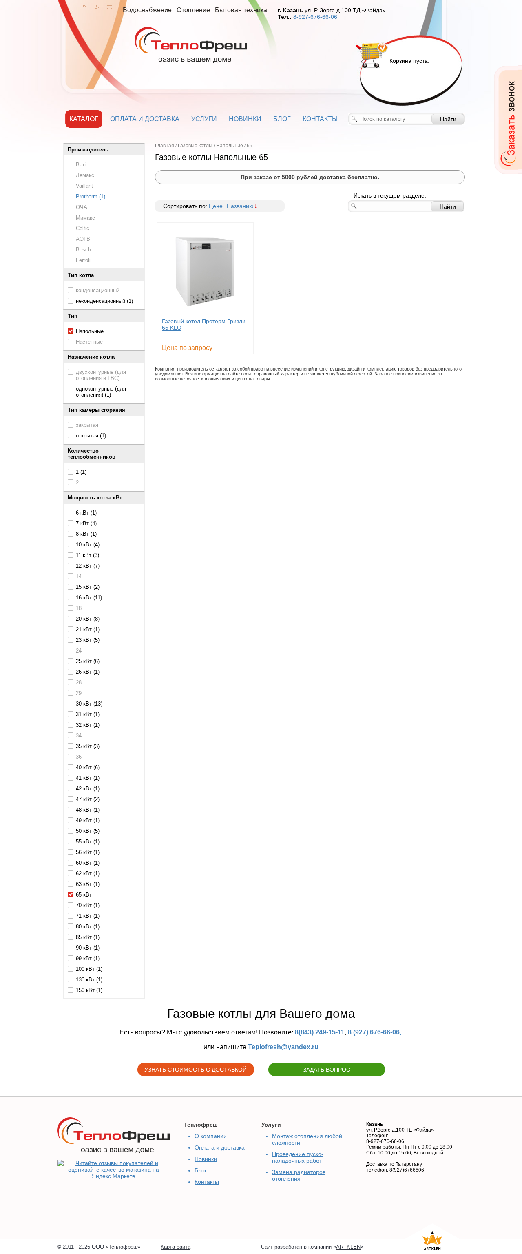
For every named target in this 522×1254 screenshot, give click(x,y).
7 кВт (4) (86, 523)
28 (79, 682)
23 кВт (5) (88, 640)
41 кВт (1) (88, 778)
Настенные (89, 342)
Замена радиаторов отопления (298, 1175)
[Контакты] (109, 7)
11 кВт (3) (87, 555)
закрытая (87, 425)
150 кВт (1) (89, 990)
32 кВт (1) (88, 725)
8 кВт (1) (86, 534)
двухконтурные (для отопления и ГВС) (101, 375)
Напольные (90, 331)
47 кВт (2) (88, 799)
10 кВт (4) (88, 545)
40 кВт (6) (88, 767)
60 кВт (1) (88, 863)
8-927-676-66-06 (315, 16)
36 (79, 757)
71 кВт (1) (88, 916)
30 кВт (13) (89, 704)
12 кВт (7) (88, 566)
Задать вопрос (326, 1069)
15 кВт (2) (88, 587)
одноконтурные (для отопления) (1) (101, 392)
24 (79, 651)
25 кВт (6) (88, 661)
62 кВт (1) (88, 873)
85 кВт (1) (88, 937)
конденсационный (97, 290)
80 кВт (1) (88, 926)
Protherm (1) (90, 196)
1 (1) (81, 472)
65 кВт (84, 895)
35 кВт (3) (88, 746)
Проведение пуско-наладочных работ (297, 1157)
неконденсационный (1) (104, 301)
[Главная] (84, 7)
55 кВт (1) (88, 842)
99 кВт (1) (88, 958)
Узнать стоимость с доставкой (195, 1069)
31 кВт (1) (88, 714)
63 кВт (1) (88, 884)
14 (79, 576)
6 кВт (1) (86, 513)
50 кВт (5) (88, 831)
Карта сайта (175, 1247)
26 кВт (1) (88, 672)
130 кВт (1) (89, 980)
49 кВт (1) (88, 820)
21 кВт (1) (88, 629)
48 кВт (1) (88, 810)
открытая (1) (91, 436)
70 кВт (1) (88, 905)
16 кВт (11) (89, 598)
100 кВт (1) (89, 969)
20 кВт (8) (88, 619)
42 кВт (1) (88, 789)
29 (79, 693)
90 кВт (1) (88, 948)
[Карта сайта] (97, 7)
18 (79, 608)
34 (79, 735)
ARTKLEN (348, 1247)
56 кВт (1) (88, 852)
